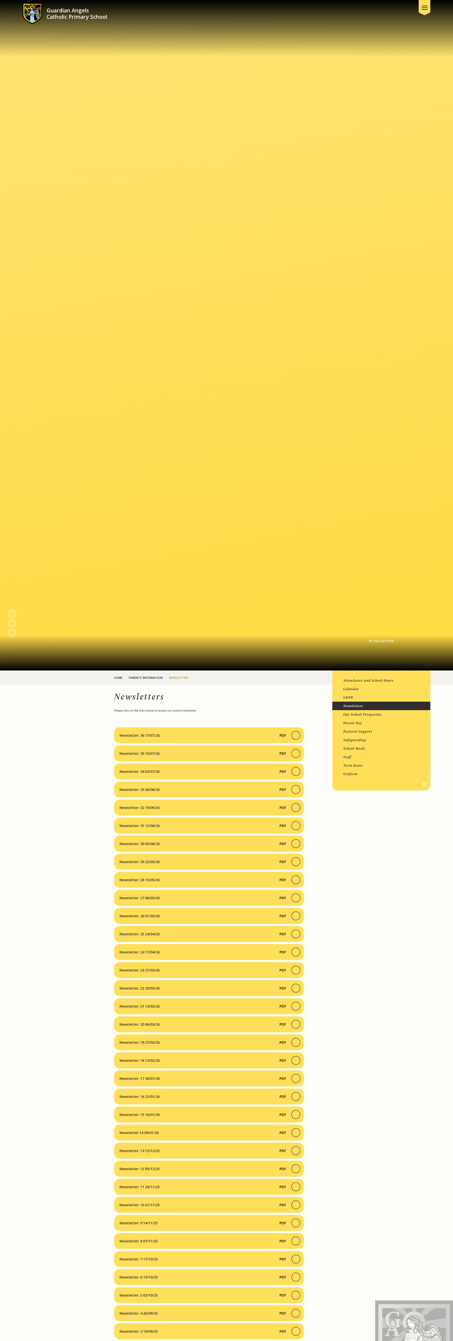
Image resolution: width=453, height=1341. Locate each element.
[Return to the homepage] (32, 13)
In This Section (381, 641)
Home (118, 678)
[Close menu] (424, 7)
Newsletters (178, 678)
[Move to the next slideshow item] (12, 623)
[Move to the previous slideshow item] (12, 614)
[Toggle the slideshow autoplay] (12, 633)
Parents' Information (146, 678)
